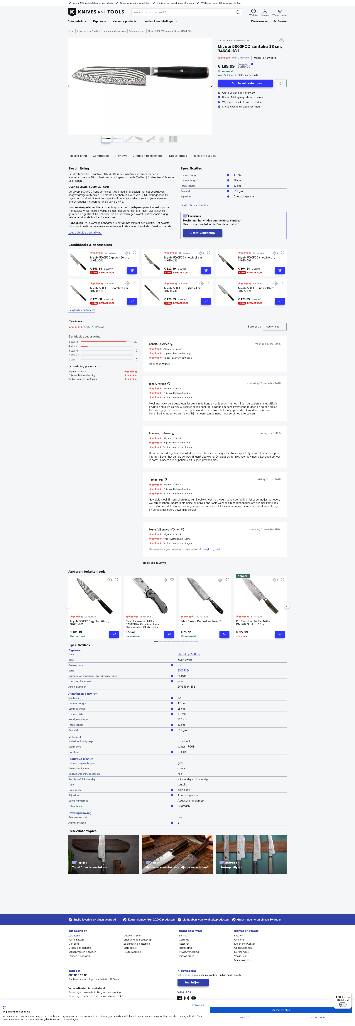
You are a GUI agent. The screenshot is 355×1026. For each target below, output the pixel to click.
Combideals (101, 155)
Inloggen (265, 15)
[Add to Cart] (132, 270)
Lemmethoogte (189, 175)
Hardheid (73, 751)
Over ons (239, 939)
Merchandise (241, 951)
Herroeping (185, 947)
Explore (98, 21)
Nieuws (238, 935)
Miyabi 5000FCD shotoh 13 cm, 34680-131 (183, 259)
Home (71, 31)
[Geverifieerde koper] (172, 344)
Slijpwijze (185, 196)
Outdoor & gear (132, 935)
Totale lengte (187, 185)
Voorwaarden (186, 955)
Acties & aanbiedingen (159, 21)
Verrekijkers (130, 947)
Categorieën (76, 21)
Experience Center (244, 943)
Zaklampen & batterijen (137, 943)
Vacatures (240, 955)
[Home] (96, 11)
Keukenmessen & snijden (88, 31)
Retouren (184, 943)
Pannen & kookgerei (79, 955)
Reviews (121, 155)
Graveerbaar (75, 665)
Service (183, 935)
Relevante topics (204, 155)
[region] (140, 91)
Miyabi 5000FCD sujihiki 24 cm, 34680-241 (183, 290)
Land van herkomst (79, 681)
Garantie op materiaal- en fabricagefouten (93, 675)
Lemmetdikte (75, 714)
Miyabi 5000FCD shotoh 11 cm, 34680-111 (109, 290)
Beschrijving (78, 155)
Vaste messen (76, 939)
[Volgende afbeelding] (211, 85)
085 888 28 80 (77, 975)
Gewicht (185, 191)
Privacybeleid (197, 1004)
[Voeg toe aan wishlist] (281, 83)
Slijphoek (73, 697)
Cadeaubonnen (243, 947)
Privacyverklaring (189, 951)
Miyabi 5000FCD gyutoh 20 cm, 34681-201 (109, 259)
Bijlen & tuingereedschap (138, 939)
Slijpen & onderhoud (79, 947)
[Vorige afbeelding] (68, 85)
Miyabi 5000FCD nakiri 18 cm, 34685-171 (256, 290)
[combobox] (275, 326)
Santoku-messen (137, 31)
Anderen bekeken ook (148, 155)
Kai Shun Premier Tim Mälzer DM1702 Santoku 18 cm (253, 623)
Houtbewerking (132, 951)
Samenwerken (242, 959)
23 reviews (243, 57)
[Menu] (349, 995)
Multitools (73, 943)
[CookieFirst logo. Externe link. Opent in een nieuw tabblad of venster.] (4, 1007)
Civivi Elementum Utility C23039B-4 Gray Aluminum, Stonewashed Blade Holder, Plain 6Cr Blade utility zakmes (144, 624)
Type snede (75, 789)
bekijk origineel (211, 549)
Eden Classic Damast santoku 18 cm (201, 623)
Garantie (184, 939)
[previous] (74, 606)
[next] (281, 606)
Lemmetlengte (188, 180)
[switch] (342, 1004)
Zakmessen (74, 935)
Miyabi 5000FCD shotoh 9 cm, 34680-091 (256, 259)
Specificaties (178, 155)
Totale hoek (75, 806)
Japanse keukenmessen (115, 31)
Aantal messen (77, 822)
